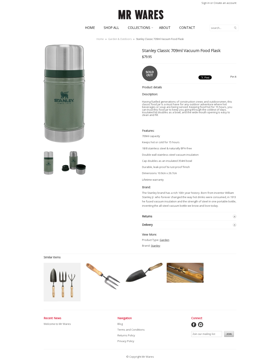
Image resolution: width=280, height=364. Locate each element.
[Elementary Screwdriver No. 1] (185, 281)
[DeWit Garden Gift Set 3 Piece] (62, 300)
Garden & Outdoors (120, 39)
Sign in (205, 3)
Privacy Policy (125, 341)
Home (90, 27)
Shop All (111, 27)
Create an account (225, 3)
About (165, 27)
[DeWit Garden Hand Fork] (103, 289)
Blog (120, 324)
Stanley (155, 245)
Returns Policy (126, 335)
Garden (164, 240)
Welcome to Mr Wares (57, 324)
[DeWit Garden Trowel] (144, 281)
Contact (187, 27)
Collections (139, 27)
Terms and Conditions (131, 329)
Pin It (233, 76)
